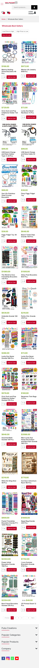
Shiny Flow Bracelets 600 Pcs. (29, 276)
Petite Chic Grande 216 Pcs (28, 317)
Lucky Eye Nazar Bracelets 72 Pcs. (27, 357)
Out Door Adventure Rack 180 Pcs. (28, 482)
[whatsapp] (12, 658)
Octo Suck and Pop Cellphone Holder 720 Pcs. (10, 113)
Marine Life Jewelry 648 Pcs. (28, 70)
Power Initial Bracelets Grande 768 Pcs (8, 564)
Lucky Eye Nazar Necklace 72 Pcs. (27, 112)
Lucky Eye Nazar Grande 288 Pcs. (8, 357)
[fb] (3, 658)
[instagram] (8, 658)
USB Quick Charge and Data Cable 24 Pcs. (28, 154)
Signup (31, 13)
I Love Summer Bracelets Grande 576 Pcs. (27, 564)
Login (30, 12)
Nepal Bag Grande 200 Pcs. (28, 522)
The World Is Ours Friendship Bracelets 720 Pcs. (9, 277)
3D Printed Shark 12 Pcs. (28, 604)
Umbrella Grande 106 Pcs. (9, 317)
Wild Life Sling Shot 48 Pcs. (9, 482)
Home (4, 19)
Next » (33, 617)
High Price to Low (22, 31)
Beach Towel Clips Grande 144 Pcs (28, 236)
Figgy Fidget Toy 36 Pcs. (9, 236)
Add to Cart (12, 77)
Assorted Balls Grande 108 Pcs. (8, 439)
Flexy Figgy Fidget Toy (28, 194)
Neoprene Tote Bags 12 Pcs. (29, 397)
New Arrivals (6, 35)
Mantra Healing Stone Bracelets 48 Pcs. (9, 71)
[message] (17, 658)
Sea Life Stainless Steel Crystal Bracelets (8, 195)
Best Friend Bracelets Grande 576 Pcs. (10, 604)
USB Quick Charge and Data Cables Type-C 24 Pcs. (8, 154)
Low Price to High (8, 31)
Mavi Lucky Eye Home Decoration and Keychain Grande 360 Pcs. (29, 440)
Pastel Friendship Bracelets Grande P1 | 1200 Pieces (10, 523)
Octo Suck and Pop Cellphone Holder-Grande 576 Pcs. (9, 398)
